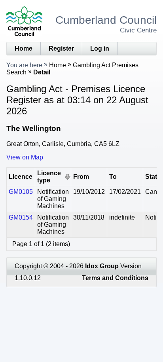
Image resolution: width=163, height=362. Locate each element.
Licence (20, 176)
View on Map (24, 157)
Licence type (49, 177)
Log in (99, 48)
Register (61, 48)
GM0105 (21, 191)
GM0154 (21, 217)
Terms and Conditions (115, 278)
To (113, 176)
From (81, 176)
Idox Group (102, 266)
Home (23, 48)
